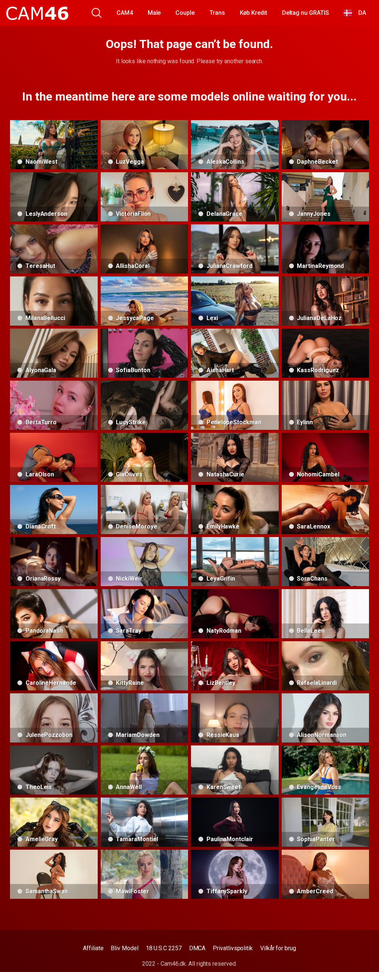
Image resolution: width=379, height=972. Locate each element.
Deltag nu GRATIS (305, 12)
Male (154, 12)
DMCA (197, 948)
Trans (217, 12)
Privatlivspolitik (233, 948)
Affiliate (93, 948)
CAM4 (125, 12)
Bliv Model (124, 948)
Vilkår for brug (278, 948)
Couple (185, 12)
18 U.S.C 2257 (164, 948)
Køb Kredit (253, 12)
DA (359, 12)
